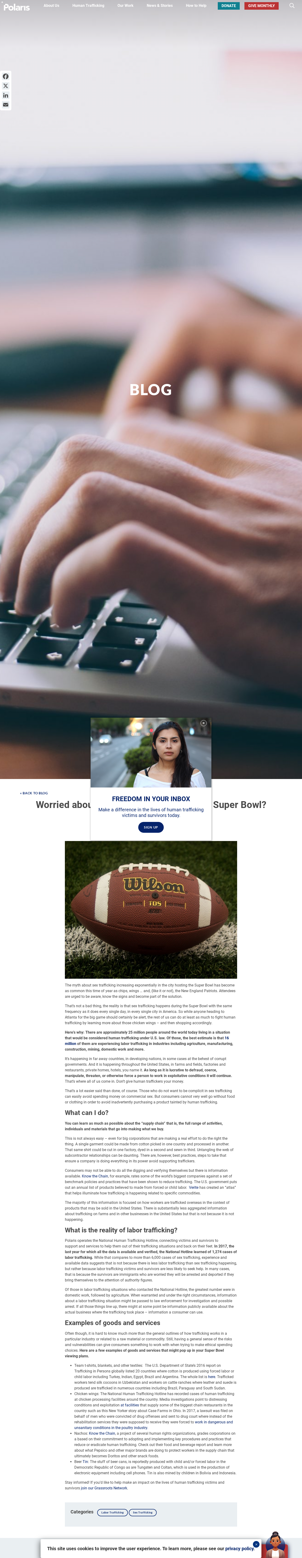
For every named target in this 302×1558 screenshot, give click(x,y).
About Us (51, 6)
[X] (5, 86)
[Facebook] (5, 76)
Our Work (125, 6)
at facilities (130, 1405)
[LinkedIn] (5, 95)
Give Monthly (261, 6)
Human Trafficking (88, 6)
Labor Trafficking (112, 1512)
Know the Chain (95, 1176)
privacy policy (239, 1548)
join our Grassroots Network (104, 1488)
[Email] (5, 104)
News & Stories (160, 6)
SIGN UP (151, 827)
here (211, 1377)
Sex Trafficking (142, 1512)
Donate (229, 6)
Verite (193, 1187)
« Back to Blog (34, 793)
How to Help (196, 6)
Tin (85, 1461)
